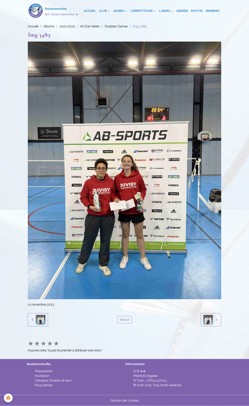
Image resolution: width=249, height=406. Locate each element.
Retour (124, 319)
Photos (197, 10)
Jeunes (119, 10)
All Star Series (90, 26)
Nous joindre (44, 385)
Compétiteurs (142, 10)
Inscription (42, 376)
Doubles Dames (116, 26)
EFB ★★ (139, 371)
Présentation (44, 371)
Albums (48, 26)
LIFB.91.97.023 (156, 380)
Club (103, 10)
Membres (213, 10)
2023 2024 (67, 26)
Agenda (182, 10)
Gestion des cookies (124, 400)
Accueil (90, 10)
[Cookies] (8, 398)
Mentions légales (145, 376)
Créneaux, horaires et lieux (53, 380)
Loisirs (165, 10)
